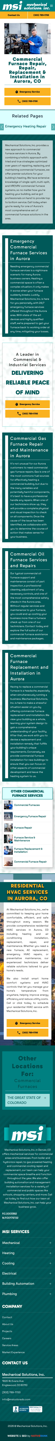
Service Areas (10, 1345)
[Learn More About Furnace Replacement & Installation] (27, 850)
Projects (7, 1331)
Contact (7, 1317)
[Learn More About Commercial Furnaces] (27, 805)
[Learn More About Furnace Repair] (27, 827)
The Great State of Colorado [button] (24, 1100)
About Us (7, 1324)
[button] (51, 5)
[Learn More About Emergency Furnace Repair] (27, 816)
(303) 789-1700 (11, 1392)
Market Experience (13, 1352)
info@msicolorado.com (16, 1399)
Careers (6, 1338)
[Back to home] (26, 5)
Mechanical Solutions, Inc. (23, 1374)
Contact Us (14, 15)
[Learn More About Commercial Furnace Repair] (27, 861)
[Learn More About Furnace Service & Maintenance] (27, 839)
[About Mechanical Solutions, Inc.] (27, 1133)
